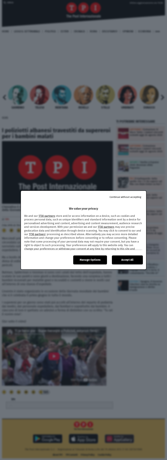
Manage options (90, 259)
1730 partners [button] (46, 215)
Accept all (127, 259)
